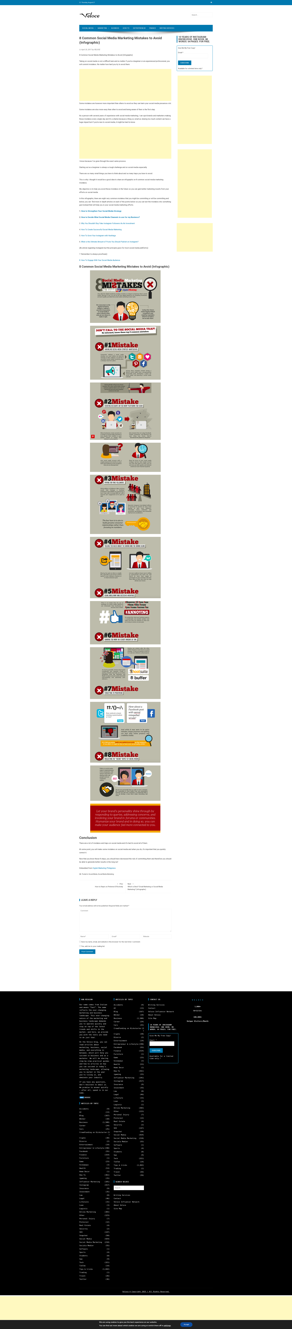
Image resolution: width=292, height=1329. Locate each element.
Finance (152, 28)
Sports (82, 1252)
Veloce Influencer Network (126, 1202)
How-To (126, 28)
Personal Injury (87, 1219)
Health (82, 1168)
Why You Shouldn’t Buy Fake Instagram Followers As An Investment (108, 223)
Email (180, 53)
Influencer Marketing (89, 1182)
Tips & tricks (86, 1269)
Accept (186, 1324)
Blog (81, 1116)
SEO (80, 1232)
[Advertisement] (125, 85)
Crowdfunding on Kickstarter (93, 1132)
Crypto (82, 1138)
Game (81, 1161)
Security (83, 1229)
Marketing (102, 28)
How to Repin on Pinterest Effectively (109, 885)
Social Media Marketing (106, 874)
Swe (80, 1259)
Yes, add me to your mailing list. (93, 946)
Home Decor (84, 1172)
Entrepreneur (139, 28)
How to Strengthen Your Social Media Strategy (101, 211)
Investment (84, 1192)
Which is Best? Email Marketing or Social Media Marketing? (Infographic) (145, 886)
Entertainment (86, 1145)
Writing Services (167, 28)
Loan (81, 1205)
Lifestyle (84, 1202)
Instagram (84, 1185)
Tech (81, 1262)
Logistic (83, 1209)
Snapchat (83, 1235)
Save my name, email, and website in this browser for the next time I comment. (110, 942)
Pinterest (84, 1222)
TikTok (82, 1266)
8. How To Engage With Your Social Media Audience (99, 260)
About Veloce (120, 1205)
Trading (83, 1272)
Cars (81, 1129)
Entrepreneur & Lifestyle (91, 1148)
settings (167, 1325)
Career (82, 1126)
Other (82, 1215)
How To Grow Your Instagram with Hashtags (98, 236)
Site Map (118, 1209)
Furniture (84, 1158)
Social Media (88, 28)
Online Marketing (87, 1212)
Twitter (83, 1279)
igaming (83, 1178)
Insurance (84, 1188)
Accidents (84, 1109)
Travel (82, 1276)
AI (80, 1112)
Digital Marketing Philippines (104, 868)
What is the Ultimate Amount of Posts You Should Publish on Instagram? (110, 242)
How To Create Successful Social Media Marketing (101, 229)
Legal (82, 1198)
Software (83, 1249)
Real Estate (85, 1225)
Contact (117, 1198)
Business (115, 28)
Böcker (82, 1119)
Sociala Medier (86, 1246)
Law (80, 1195)
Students (83, 1256)
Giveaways (84, 1165)
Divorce (83, 1141)
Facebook (83, 1151)
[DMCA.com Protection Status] (85, 1097)
